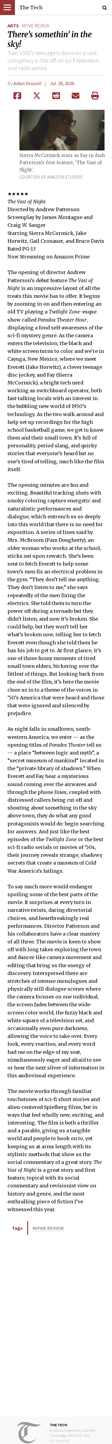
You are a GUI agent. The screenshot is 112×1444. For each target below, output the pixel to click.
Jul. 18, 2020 (62, 83)
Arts (13, 26)
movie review (35, 26)
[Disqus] (56, 1325)
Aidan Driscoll (27, 83)
